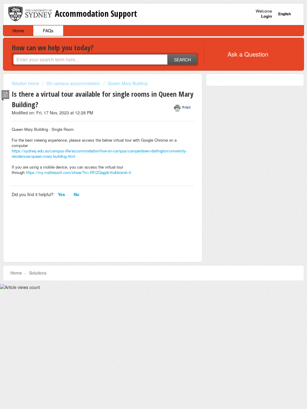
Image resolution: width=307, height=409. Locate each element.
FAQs (48, 31)
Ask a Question (248, 54)
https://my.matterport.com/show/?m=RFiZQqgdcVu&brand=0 (78, 172)
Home (18, 31)
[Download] (142, 127)
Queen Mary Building (128, 83)
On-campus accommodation (73, 83)
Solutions (37, 273)
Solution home (26, 83)
